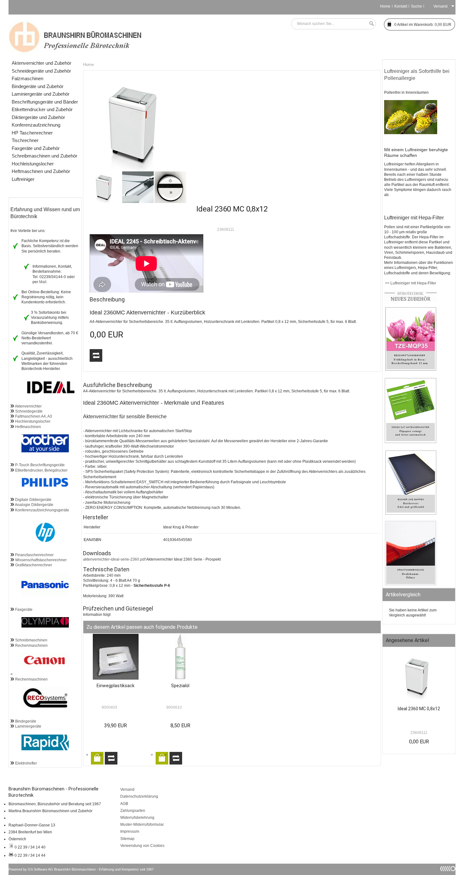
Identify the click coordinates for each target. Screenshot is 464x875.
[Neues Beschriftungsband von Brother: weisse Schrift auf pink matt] (410, 370)
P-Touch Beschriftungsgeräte (39, 465)
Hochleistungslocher (32, 421)
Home (385, 6)
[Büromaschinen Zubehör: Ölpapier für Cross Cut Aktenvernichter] (410, 442)
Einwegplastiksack (115, 685)
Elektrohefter (25, 763)
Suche (416, 6)
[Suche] (370, 24)
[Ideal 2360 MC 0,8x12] (419, 677)
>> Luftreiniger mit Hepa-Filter (410, 283)
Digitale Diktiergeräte (32, 499)
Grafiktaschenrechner (33, 565)
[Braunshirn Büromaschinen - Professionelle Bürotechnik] (76, 36)
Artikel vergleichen (96, 355)
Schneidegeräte (28, 411)
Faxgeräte (23, 609)
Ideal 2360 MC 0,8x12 (419, 708)
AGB (124, 803)
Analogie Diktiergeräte (33, 505)
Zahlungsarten (132, 810)
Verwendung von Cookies (142, 845)
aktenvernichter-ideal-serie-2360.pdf (114, 559)
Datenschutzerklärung (139, 796)
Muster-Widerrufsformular (142, 824)
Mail (42, 282)
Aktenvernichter (28, 406)
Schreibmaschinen (30, 640)
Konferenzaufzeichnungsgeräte (41, 510)
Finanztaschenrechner (34, 555)
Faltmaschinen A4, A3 (33, 416)
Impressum (129, 831)
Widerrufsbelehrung (137, 817)
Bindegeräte (25, 721)
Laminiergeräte (27, 726)
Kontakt (400, 6)
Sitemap (127, 838)
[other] (447, 869)
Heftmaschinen (27, 427)
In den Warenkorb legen (97, 758)
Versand (127, 789)
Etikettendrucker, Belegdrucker (41, 470)
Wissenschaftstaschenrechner (40, 560)
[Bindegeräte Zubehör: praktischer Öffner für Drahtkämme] (410, 585)
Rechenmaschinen (31, 645)
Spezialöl (180, 685)
